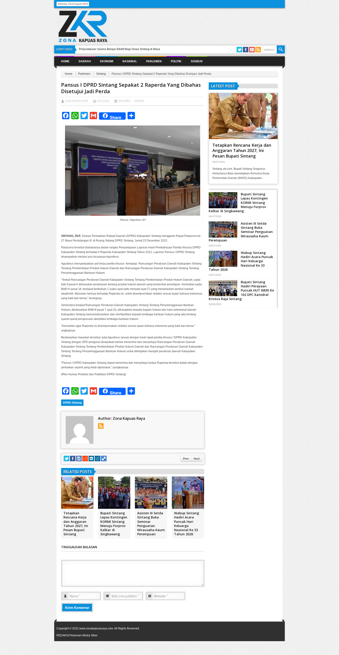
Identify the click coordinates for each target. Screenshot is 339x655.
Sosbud (197, 61)
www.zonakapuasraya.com (96, 628)
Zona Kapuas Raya (76, 100)
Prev (186, 458)
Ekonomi (106, 61)
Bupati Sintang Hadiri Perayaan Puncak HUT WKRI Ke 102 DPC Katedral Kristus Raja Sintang (241, 290)
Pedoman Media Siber (83, 635)
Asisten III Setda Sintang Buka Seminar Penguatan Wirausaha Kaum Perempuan (151, 523)
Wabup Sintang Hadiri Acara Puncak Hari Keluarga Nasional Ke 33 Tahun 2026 (186, 523)
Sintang (101, 73)
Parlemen (154, 61)
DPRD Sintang (72, 402)
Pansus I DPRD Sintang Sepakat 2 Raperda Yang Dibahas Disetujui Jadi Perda (131, 88)
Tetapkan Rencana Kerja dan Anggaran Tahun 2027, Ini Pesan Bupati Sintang (75, 523)
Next (196, 458)
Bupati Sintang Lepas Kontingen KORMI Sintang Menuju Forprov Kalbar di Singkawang (113, 523)
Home (65, 61)
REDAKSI (62, 635)
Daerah (85, 61)
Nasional (129, 61)
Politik (176, 61)
